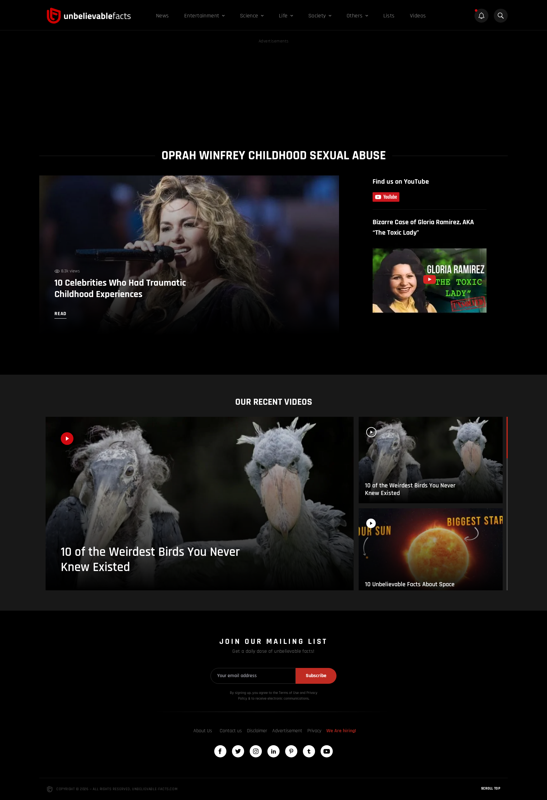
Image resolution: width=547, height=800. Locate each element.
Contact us (231, 730)
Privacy (314, 730)
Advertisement (287, 730)
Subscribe (316, 675)
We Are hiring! (341, 730)
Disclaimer (257, 730)
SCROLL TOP (490, 788)
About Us (202, 730)
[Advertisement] (273, 89)
